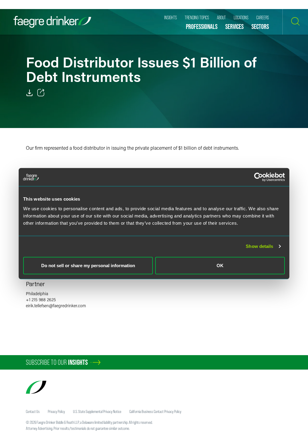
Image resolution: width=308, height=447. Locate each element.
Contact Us (33, 411)
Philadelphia (37, 293)
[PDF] (29, 93)
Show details (259, 246)
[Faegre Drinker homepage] (52, 22)
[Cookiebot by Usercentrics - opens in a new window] (258, 177)
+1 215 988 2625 (41, 299)
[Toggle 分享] (41, 93)
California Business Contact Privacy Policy (155, 411)
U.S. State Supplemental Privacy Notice (97, 411)
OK (220, 265)
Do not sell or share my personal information (88, 265)
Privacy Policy (56, 411)
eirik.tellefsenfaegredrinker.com (56, 305)
